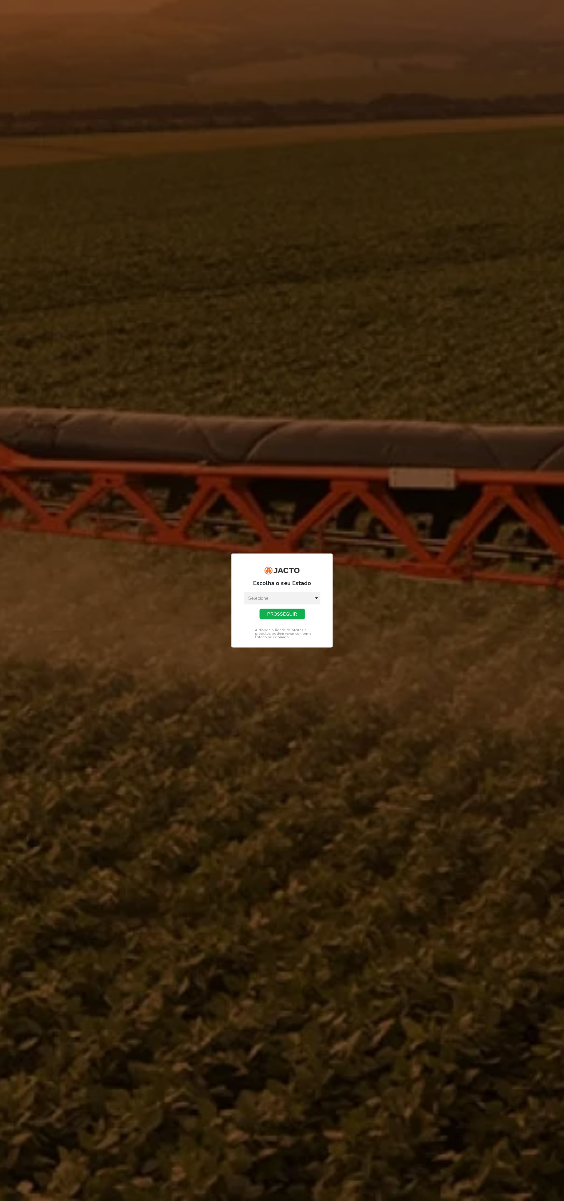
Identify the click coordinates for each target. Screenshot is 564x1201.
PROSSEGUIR (282, 614)
